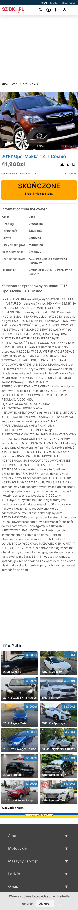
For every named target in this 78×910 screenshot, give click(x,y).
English (54, 2)
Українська (68, 2)
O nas (13, 886)
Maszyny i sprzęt (23, 861)
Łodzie (14, 874)
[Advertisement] (39, 49)
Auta (5, 84)
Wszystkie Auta (12, 807)
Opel (15, 84)
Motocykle (17, 848)
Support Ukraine (39, 815)
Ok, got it (45, 903)
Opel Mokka (30, 84)
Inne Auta (11, 645)
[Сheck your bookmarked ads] (57, 9)
